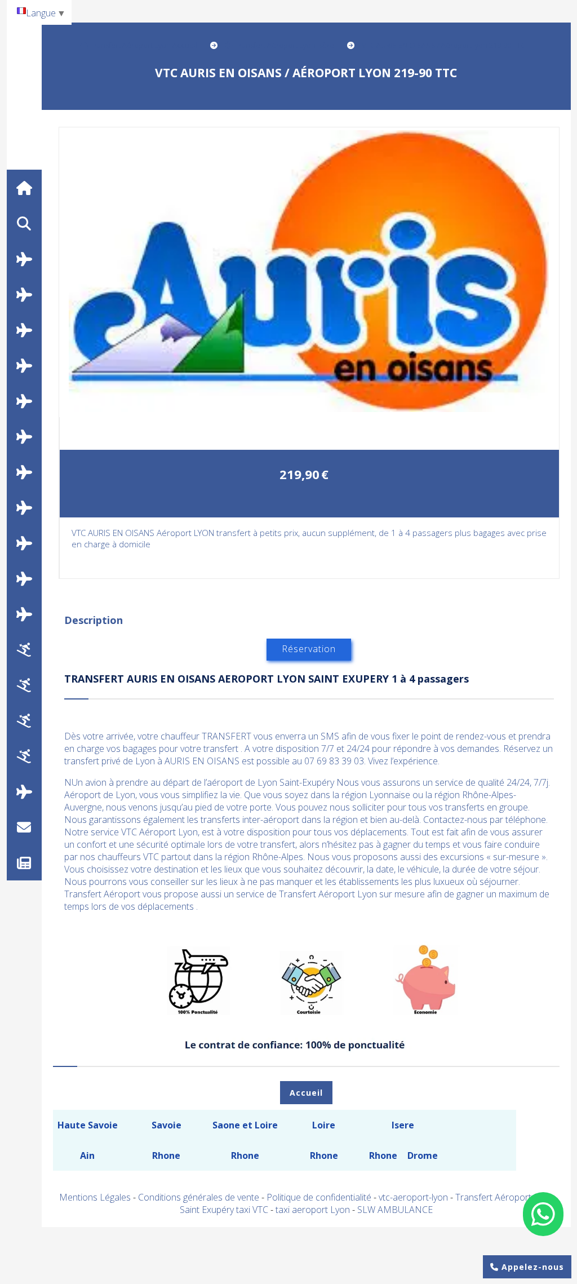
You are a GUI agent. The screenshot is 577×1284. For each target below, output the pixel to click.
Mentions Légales (95, 1197)
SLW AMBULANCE (395, 1209)
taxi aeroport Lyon (314, 1209)
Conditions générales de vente (198, 1197)
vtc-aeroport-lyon (414, 1197)
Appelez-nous (531, 1266)
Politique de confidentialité (319, 1197)
